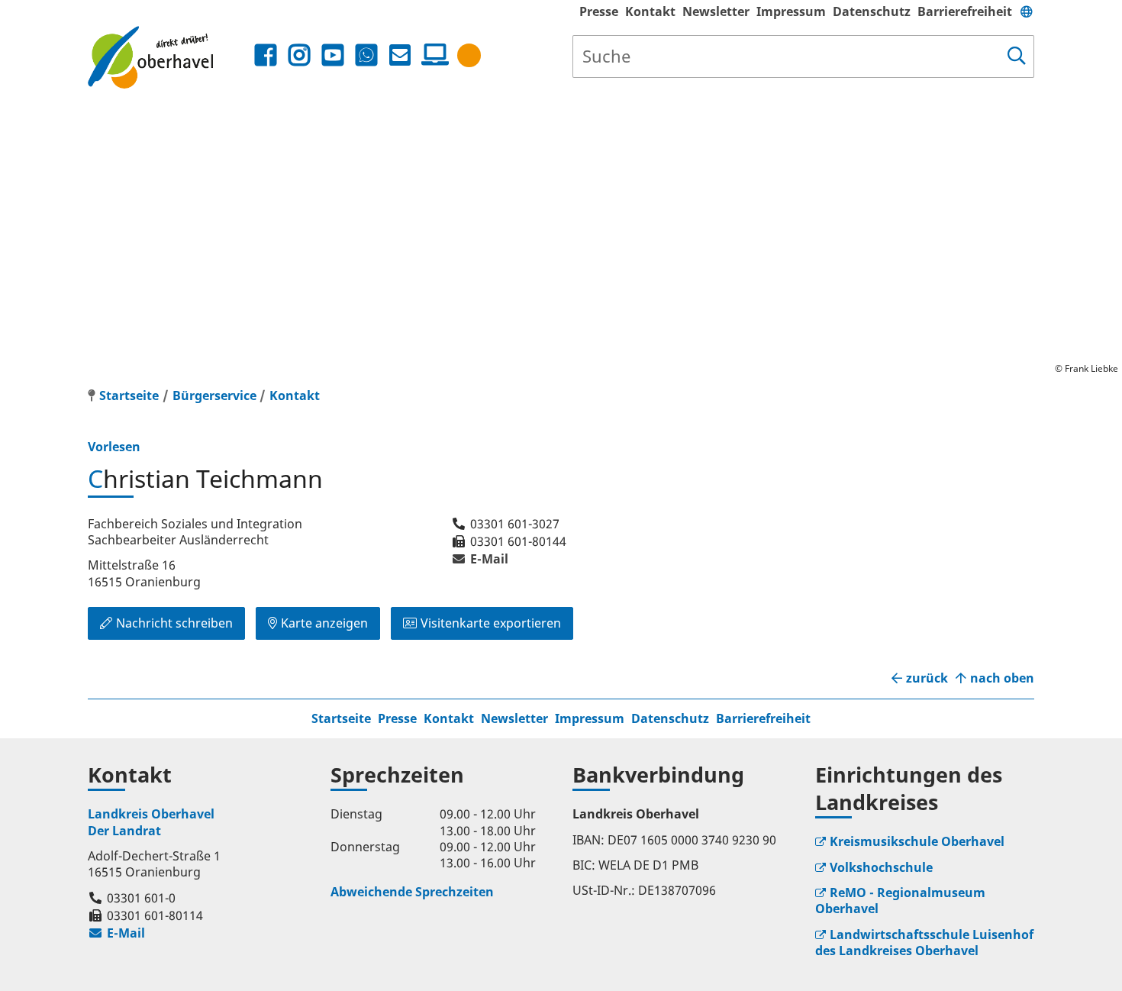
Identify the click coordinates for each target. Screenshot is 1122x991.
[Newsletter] (400, 55)
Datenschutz (872, 11)
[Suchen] (1016, 56)
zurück (927, 678)
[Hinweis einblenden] (469, 55)
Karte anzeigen (324, 623)
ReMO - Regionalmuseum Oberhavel (900, 900)
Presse (598, 11)
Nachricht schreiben (174, 623)
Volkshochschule (881, 867)
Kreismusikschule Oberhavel (917, 841)
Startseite (341, 718)
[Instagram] (299, 55)
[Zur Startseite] (169, 57)
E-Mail (479, 558)
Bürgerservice (214, 395)
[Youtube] (333, 55)
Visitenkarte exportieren (491, 623)
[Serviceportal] (432, 54)
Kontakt (650, 11)
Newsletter (716, 11)
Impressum (791, 11)
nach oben (1002, 678)
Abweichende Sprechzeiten (412, 891)
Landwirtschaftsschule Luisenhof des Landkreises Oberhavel (924, 942)
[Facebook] (265, 55)
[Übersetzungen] (1026, 11)
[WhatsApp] (366, 55)
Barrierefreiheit (964, 11)
